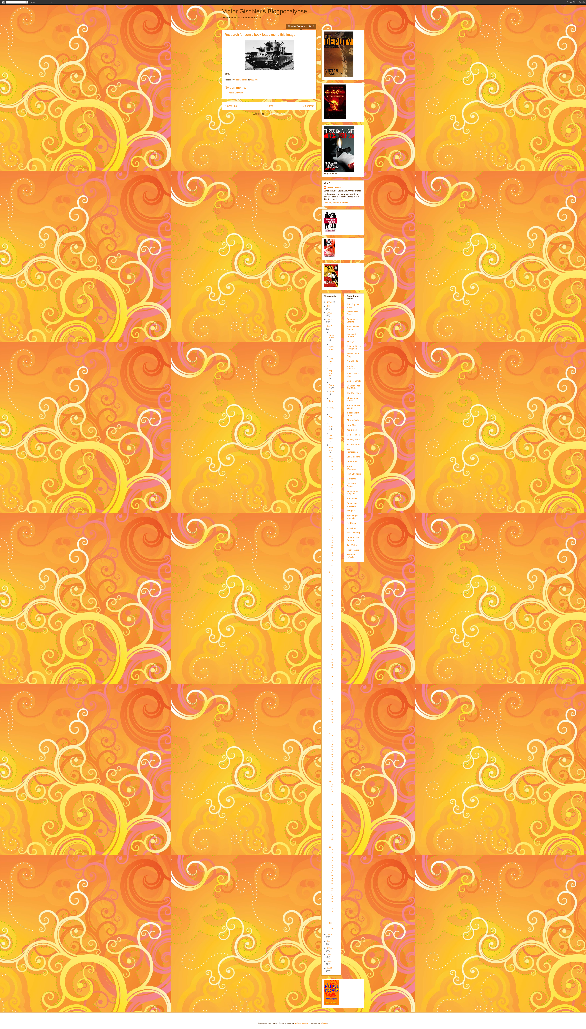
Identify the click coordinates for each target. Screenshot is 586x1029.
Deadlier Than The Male (353, 387)
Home (270, 106)
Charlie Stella (353, 420)
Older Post (308, 106)
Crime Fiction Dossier (353, 538)
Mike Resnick (353, 434)
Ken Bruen (352, 430)
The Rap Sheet (354, 393)
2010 (329, 948)
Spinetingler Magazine (352, 516)
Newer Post (231, 106)
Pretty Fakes (353, 550)
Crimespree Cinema (352, 320)
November (331, 348)
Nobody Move (353, 439)
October (331, 359)
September (331, 373)
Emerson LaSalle (351, 555)
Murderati (351, 478)
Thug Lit (351, 510)
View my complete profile (336, 202)
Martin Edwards (351, 367)
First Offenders (354, 474)
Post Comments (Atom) (275, 114)
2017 (330, 302)
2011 (329, 941)
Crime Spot (352, 461)
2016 (329, 306)
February (331, 436)
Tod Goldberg (353, 532)
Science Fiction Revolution (354, 347)
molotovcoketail (302, 1023)
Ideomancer (352, 498)
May (332, 407)
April (331, 417)
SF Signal (351, 341)
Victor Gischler (334, 187)
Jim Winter (352, 545)
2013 (329, 326)
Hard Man (351, 425)
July (332, 391)
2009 (329, 954)
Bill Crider (351, 523)
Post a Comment (235, 93)
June (331, 401)
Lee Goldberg (353, 456)
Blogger (324, 1023)
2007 (329, 968)
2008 (329, 961)
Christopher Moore (352, 399)
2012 (329, 934)
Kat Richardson (352, 450)
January (331, 448)
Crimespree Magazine (352, 492)
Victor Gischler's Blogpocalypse (264, 11)
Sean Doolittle (353, 361)
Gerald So (351, 528)
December (331, 336)
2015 (329, 312)
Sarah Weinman (351, 467)
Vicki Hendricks (354, 381)
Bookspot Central (351, 335)
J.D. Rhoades (353, 444)
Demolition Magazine (352, 504)
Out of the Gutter (351, 484)
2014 (329, 319)
